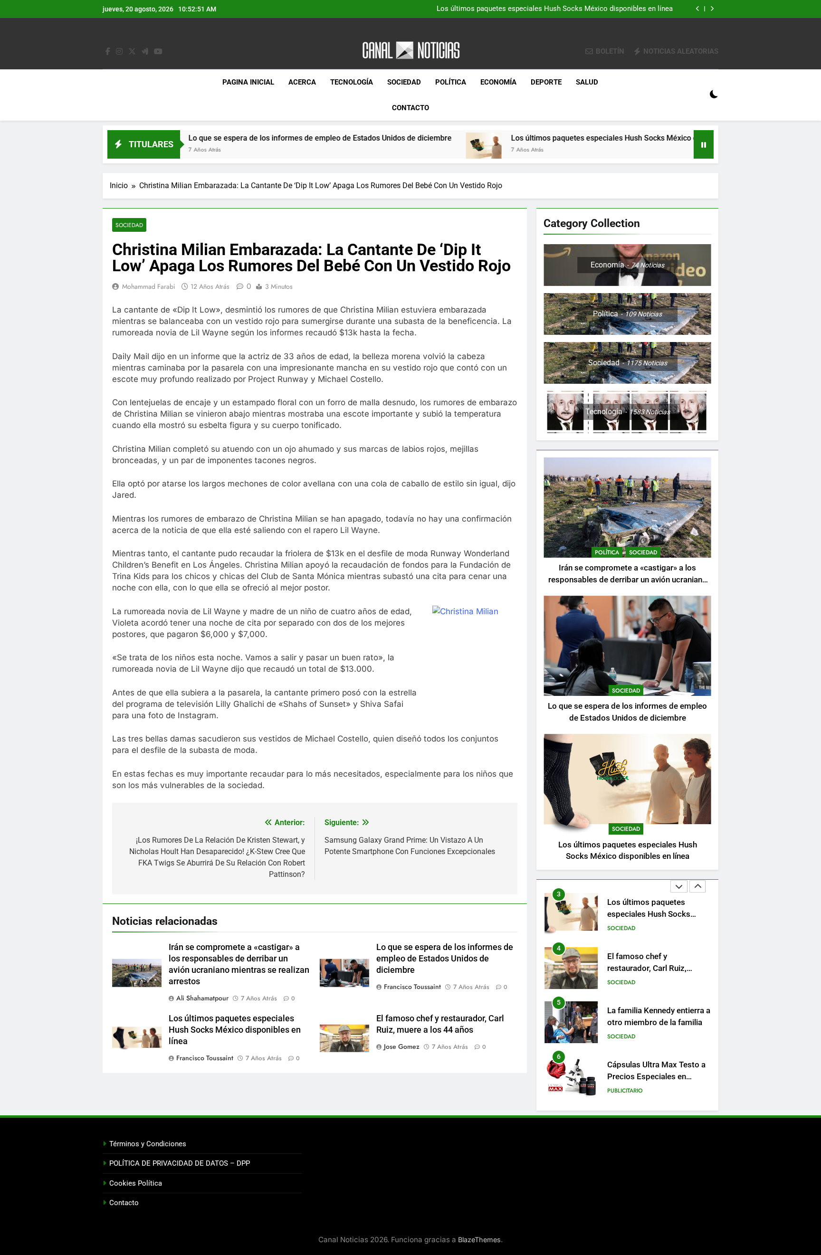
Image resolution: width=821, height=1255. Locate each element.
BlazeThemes (479, 1240)
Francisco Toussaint (412, 986)
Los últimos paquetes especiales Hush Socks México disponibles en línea (555, 9)
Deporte (546, 82)
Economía (498, 82)
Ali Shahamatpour (202, 998)
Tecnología (351, 82)
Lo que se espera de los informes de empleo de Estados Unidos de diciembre (264, 138)
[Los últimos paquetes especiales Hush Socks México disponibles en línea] (428, 150)
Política (450, 82)
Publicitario (625, 1090)
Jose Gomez (402, 1046)
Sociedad (404, 82)
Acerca (302, 82)
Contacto (410, 108)
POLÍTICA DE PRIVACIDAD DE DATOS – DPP (179, 1163)
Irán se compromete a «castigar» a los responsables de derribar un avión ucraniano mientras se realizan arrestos (627, 579)
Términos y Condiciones (147, 1144)
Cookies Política (135, 1183)
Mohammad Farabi (148, 286)
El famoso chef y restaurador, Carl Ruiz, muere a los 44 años (647, 968)
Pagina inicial (248, 82)
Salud (587, 82)
